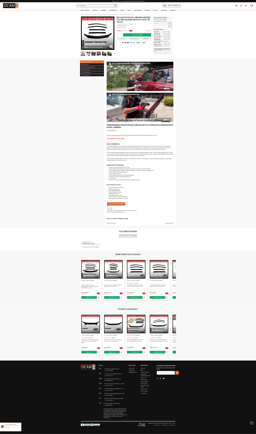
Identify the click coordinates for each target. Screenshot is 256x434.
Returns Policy (144, 389)
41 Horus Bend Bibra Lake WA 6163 (112, 403)
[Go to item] (88, 54)
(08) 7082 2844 (109, 400)
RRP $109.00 (83, 348)
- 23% (121, 348)
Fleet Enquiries (144, 383)
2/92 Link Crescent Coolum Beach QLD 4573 (114, 393)
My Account (131, 368)
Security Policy (172, 425)
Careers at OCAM (145, 372)
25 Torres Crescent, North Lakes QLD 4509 (114, 383)
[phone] (236, 5)
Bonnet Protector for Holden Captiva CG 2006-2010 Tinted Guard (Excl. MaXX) (89, 341)
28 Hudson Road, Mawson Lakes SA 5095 (113, 398)
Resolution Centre (133, 372)
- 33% (144, 348)
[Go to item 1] (83, 54)
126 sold (149, 30)
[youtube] (163, 378)
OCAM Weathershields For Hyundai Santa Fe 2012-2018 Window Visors (135, 285)
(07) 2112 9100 (109, 385)
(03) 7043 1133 (109, 375)
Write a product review (127, 235)
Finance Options (144, 381)
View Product (90, 275)
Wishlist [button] (146, 38)
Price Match (123, 38)
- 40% (131, 30)
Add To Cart (136, 35)
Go (177, 373)
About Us (143, 368)
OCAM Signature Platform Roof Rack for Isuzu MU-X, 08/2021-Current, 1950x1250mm (10, 426)
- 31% (144, 293)
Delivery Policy (144, 379)
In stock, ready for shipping (161, 19)
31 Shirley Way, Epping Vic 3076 (111, 369)
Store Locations (144, 391)
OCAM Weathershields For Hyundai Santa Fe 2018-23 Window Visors (158, 285)
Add (90, 297)
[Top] (251, 423)
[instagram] (160, 378)
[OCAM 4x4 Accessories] (10, 5)
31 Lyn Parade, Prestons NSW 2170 (112, 378)
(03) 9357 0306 (109, 370)
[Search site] (115, 5)
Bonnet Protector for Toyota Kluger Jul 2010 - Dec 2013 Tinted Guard (113, 340)
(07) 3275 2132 (109, 390)
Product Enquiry (135, 38)
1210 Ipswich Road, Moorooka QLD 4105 (113, 388)
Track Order (131, 370)
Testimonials (144, 393)
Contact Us (143, 377)
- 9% (98, 348)
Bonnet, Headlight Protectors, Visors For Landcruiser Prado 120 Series (135, 340)
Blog (142, 370)
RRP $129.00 (129, 294)
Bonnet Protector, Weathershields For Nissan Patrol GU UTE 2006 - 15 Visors (158, 340)
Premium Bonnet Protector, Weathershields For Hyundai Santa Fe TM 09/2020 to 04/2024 (89, 286)
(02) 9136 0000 (109, 380)
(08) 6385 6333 (108, 405)
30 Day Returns (112, 223)
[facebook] (157, 378)
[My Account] (241, 5)
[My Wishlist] (245, 5)
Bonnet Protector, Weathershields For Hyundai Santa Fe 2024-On (113, 285)
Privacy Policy (164, 425)
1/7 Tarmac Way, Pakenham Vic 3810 (112, 373)
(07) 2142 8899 (109, 395)
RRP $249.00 (83, 294)
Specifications (168, 223)
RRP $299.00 (129, 348)
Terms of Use (157, 425)
